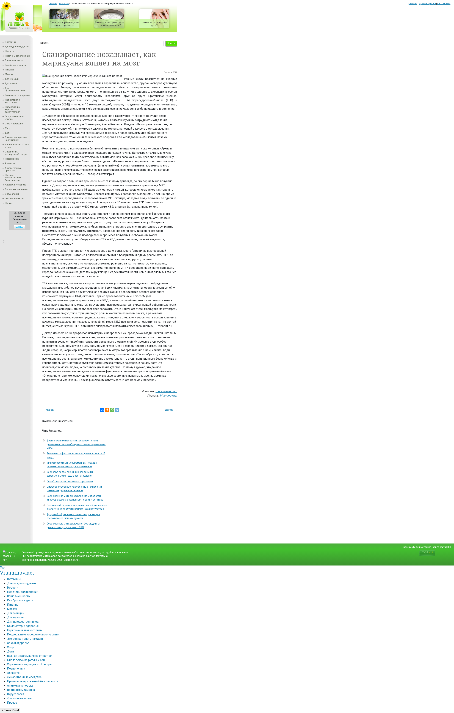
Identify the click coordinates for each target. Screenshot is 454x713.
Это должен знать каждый (14, 117)
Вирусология (12, 194)
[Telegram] (117, 410)
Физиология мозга (14, 198)
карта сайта (443, 3)
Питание (9, 69)
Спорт (8, 128)
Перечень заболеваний (17, 55)
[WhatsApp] (112, 410)
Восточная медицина (16, 189)
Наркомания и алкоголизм (12, 101)
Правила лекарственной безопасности (13, 177)
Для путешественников (15, 89)
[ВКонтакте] (102, 410)
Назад (50, 409)
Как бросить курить (15, 65)
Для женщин (11, 79)
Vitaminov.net (168, 395)
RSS (449, 547)
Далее (169, 409)
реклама (412, 3)
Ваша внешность (14, 60)
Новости (9, 51)
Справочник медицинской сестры (16, 152)
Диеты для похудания (17, 46)
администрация (427, 3)
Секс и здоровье (14, 123)
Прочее (9, 203)
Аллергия (10, 163)
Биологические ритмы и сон (17, 145)
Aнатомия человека (15, 184)
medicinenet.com (166, 391)
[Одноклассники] (107, 410)
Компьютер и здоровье (17, 95)
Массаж (9, 74)
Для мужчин (11, 83)
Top (2, 567)
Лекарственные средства (13, 169)
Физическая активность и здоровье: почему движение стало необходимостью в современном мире (76, 444)
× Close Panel (10, 710)
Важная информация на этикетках (16, 138)
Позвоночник (12, 158)
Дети (7, 133)
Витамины (10, 42)
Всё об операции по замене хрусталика (70, 481)
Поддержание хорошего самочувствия (12, 109)
